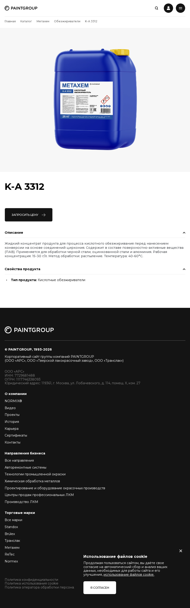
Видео (10, 408)
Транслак (12, 541)
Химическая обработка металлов (32, 481)
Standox (11, 527)
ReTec (10, 554)
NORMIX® (13, 401)
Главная (10, 21)
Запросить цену (25, 215)
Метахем (43, 21)
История (12, 422)
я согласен (99, 587)
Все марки (13, 520)
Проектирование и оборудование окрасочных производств (55, 488)
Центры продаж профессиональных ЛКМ (39, 495)
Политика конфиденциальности (31, 580)
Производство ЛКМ (21, 502)
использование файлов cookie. (129, 574)
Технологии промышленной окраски (35, 474)
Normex (11, 561)
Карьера (12, 429)
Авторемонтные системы (25, 467)
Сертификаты (16, 435)
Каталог (26, 21)
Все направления (19, 460)
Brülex (10, 534)
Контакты (12, 442)
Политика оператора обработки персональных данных (51, 587)
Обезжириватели (67, 21)
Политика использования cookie (31, 583)
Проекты (12, 415)
